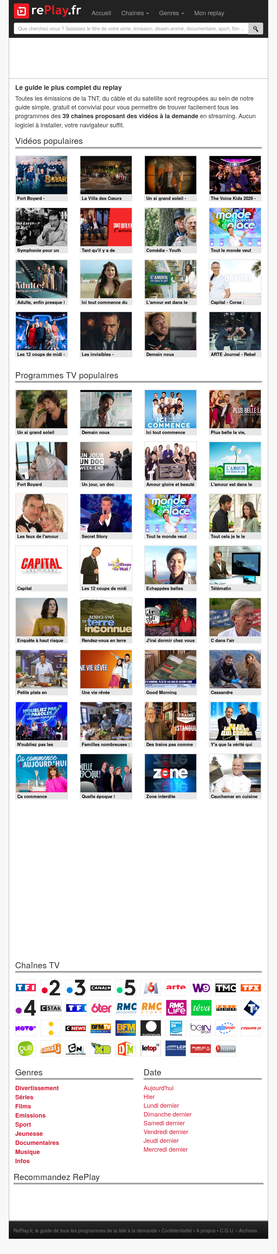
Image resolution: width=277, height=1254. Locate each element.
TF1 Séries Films (76, 1008)
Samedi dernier (164, 1122)
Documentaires (37, 1142)
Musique (27, 1151)
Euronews (150, 1028)
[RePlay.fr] (50, 10)
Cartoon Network (75, 1048)
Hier (149, 1096)
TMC (225, 987)
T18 (251, 1008)
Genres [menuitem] (170, 12)
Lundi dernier (161, 1105)
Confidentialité (176, 1230)
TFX (250, 987)
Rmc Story (151, 1008)
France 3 (75, 987)
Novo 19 (25, 1028)
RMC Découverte (126, 1008)
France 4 (25, 1008)
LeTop (150, 1048)
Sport (23, 1124)
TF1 (25, 987)
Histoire (225, 1048)
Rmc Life (176, 1008)
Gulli (25, 1048)
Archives (248, 1230)
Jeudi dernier (161, 1140)
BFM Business (125, 1028)
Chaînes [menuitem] (133, 12)
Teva (201, 1008)
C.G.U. (227, 1230)
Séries (24, 1097)
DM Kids (125, 1048)
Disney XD (100, 1048)
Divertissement (37, 1087)
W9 (200, 987)
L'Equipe (250, 1028)
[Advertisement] (138, 58)
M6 (150, 987)
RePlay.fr (23, 1230)
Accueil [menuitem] (101, 12)
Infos (22, 1160)
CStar (51, 1008)
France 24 (175, 1028)
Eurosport (225, 1028)
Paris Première (226, 1008)
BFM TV (100, 1028)
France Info (50, 1028)
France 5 (125, 987)
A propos (206, 1230)
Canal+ (100, 987)
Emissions (30, 1115)
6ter (101, 1008)
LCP (175, 1048)
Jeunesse (29, 1133)
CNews (75, 1028)
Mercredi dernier (166, 1149)
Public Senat (200, 1048)
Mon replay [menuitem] (209, 12)
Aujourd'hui (159, 1087)
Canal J (50, 1048)
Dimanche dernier (168, 1113)
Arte (175, 987)
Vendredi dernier (166, 1131)
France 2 (50, 987)
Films (23, 1106)
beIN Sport (200, 1028)
